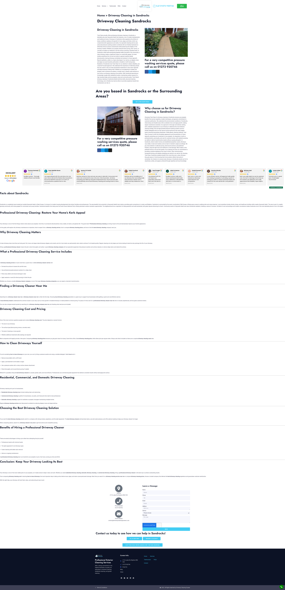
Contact (124, 6)
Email (143, 500)
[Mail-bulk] (133, 578)
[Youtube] (127, 578)
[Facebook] (121, 578)
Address (144, 506)
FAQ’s (119, 6)
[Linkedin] (130, 578)
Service (144, 510)
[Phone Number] (118, 501)
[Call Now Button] (281, 587)
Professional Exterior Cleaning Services (104, 561)
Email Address (119, 518)
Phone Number (119, 506)
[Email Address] (118, 514)
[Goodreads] (124, 578)
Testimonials (112, 6)
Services (104, 6)
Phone (144, 495)
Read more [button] (47, 183)
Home (98, 6)
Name (143, 489)
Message (144, 515)
